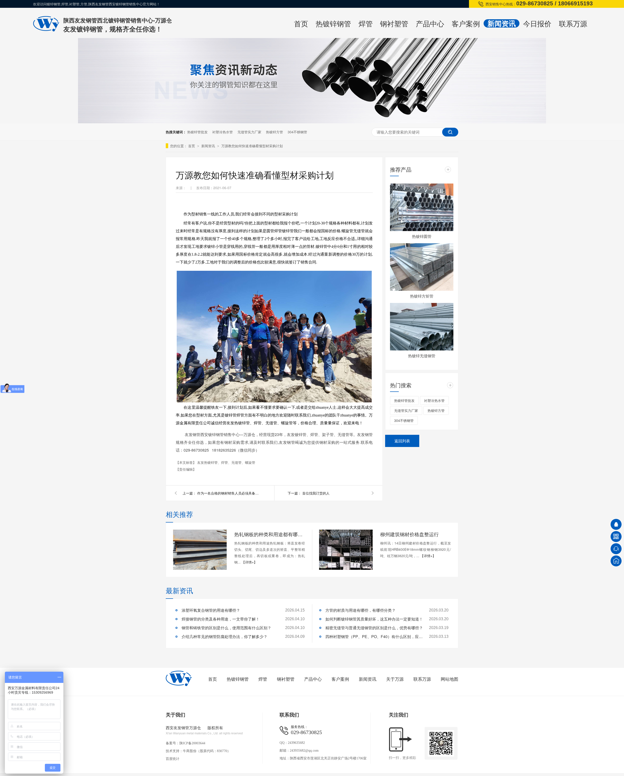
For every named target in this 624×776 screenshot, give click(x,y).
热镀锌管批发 (197, 131)
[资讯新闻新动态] (312, 122)
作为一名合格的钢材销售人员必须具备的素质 (229, 493)
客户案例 (466, 23)
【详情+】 (249, 562)
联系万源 (573, 23)
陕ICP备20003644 (192, 743)
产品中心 (430, 23)
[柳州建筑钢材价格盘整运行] (346, 550)
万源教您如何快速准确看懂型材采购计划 (252, 145)
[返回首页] (616, 560)
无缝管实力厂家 (249, 131)
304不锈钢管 (297, 131)
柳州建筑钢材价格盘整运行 (409, 534)
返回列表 (402, 441)
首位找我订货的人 (316, 493)
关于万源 (395, 679)
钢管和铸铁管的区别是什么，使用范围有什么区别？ (226, 627)
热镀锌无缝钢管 (421, 356)
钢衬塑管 (394, 23)
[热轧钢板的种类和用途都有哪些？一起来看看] (200, 550)
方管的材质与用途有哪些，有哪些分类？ (360, 610)
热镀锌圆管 (421, 236)
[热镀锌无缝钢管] (421, 326)
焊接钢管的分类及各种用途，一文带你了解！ (221, 619)
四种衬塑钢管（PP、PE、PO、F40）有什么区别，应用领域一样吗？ (374, 636)
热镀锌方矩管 (421, 296)
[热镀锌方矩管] (421, 267)
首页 (301, 23)
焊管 (366, 23)
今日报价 (537, 23)
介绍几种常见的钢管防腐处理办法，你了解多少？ (224, 636)
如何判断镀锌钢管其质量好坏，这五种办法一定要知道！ (374, 619)
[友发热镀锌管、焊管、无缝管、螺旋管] (46, 30)
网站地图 (449, 679)
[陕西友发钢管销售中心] (179, 685)
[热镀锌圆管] (421, 207)
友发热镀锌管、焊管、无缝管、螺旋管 (226, 462)
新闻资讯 (502, 23)
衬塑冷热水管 (222, 131)
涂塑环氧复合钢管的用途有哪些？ (211, 610)
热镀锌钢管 (333, 23)
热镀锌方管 (274, 131)
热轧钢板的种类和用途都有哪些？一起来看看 (269, 534)
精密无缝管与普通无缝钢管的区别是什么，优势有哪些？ (374, 627)
